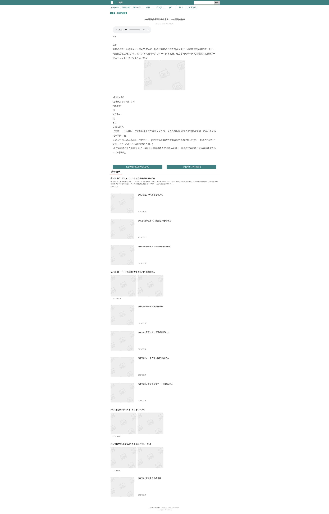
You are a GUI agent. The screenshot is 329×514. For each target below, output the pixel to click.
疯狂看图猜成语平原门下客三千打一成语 (128, 410)
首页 (113, 13)
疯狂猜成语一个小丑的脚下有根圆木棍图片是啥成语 (133, 272)
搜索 (216, 2)
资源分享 (126, 7)
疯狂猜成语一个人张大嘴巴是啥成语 (153, 358)
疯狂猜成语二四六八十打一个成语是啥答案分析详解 (133, 178)
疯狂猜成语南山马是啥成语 (149, 478)
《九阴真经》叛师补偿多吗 (191, 167)
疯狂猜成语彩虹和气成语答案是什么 (153, 332)
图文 (181, 7)
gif (170, 7)
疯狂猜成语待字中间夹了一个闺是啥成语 (155, 384)
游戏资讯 (192, 7)
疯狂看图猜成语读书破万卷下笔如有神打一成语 (131, 444)
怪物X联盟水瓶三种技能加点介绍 (137, 167)
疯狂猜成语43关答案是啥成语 (150, 195)
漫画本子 (137, 7)
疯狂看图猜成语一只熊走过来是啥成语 (154, 221)
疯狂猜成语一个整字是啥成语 (150, 306)
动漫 (148, 7)
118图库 (119, 2)
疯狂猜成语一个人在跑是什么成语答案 (154, 246)
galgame (114, 7)
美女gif (159, 7)
